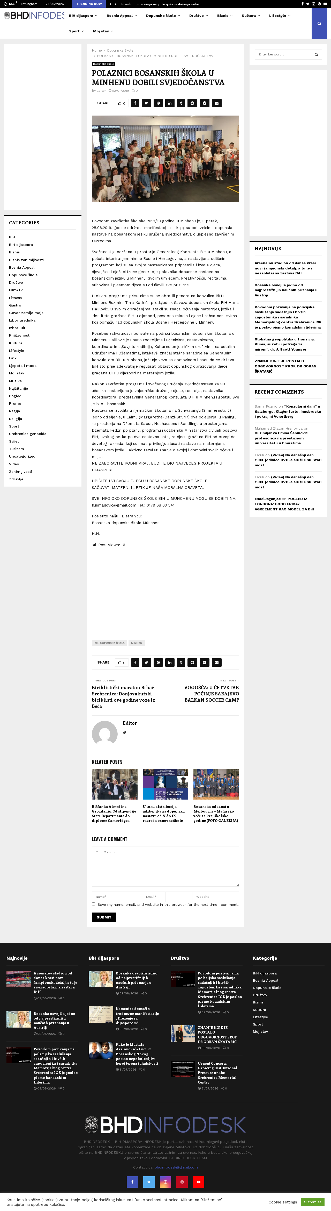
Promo (15, 403)
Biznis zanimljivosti (26, 260)
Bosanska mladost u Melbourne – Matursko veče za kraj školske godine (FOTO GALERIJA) (215, 813)
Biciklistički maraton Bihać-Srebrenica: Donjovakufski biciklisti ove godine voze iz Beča (124, 696)
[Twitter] (149, 1182)
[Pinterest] (182, 1182)
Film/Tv (15, 290)
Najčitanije (18, 388)
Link (13, 358)
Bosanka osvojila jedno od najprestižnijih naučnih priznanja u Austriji (286, 290)
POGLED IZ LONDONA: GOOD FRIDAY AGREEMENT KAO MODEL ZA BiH (284, 504)
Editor (101, 90)
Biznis (222, 15)
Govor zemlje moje (26, 313)
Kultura (249, 15)
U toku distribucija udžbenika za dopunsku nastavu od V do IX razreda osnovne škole (164, 813)
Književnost (19, 335)
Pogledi (15, 396)
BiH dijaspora (81, 15)
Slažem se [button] (312, 1202)
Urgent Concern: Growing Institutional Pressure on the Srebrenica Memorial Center (217, 1073)
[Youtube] (198, 1182)
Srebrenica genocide (27, 434)
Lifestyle (277, 15)
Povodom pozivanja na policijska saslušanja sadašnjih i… (165, 4)
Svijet (14, 441)
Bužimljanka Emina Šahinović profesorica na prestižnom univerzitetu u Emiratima (281, 438)
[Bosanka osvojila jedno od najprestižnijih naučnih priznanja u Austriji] (18, 1019)
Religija (15, 419)
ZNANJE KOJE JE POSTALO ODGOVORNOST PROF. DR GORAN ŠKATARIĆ (285, 366)
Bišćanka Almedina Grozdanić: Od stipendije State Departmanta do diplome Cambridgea (114, 813)
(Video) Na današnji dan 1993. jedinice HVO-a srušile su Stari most (288, 460)
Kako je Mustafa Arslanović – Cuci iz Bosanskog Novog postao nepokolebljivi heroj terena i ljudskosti (137, 1054)
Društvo (196, 15)
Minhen (136, 643)
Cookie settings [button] (283, 1202)
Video (14, 464)
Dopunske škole (161, 15)
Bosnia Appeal (120, 15)
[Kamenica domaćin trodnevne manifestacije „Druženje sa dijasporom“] (101, 1014)
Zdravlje (16, 479)
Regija (14, 411)
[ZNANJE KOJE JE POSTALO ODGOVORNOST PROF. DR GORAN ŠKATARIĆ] (183, 1033)
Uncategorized (22, 456)
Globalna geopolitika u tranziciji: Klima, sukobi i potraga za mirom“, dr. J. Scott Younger (285, 344)
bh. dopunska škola (109, 643)
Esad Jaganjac (268, 499)
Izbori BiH (18, 328)
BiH (12, 237)
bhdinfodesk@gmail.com (176, 1167)
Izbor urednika (22, 320)
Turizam (16, 449)
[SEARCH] (316, 54)
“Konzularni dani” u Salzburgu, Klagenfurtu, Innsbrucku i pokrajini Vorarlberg (288, 411)
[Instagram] (165, 1182)
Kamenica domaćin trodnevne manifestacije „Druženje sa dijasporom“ (137, 1015)
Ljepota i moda (22, 366)
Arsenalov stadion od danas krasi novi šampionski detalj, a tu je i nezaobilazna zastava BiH (285, 268)
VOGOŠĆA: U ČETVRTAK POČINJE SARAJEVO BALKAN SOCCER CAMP (211, 693)
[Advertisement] (165, 589)
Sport (74, 31)
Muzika (15, 381)
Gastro (15, 305)
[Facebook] (132, 1182)
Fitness (15, 298)
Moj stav (101, 31)
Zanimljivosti (20, 471)
